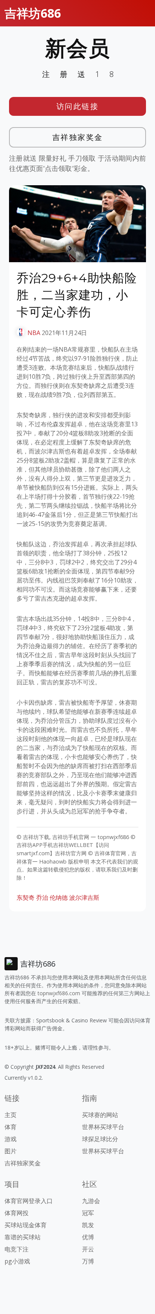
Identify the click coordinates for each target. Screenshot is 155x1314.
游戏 (11, 1139)
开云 (88, 1249)
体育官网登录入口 (29, 1201)
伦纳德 (59, 897)
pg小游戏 (17, 1261)
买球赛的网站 (100, 1115)
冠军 (88, 1213)
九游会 (91, 1201)
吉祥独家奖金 (77, 137)
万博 (88, 1261)
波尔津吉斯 (84, 897)
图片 (11, 1151)
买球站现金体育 (26, 1225)
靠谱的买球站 (23, 1237)
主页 (11, 1115)
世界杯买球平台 (103, 1127)
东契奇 (26, 897)
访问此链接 (77, 106)
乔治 (42, 897)
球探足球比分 (100, 1139)
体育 (11, 1127)
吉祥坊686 (33, 13)
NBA (33, 333)
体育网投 (17, 1213)
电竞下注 (17, 1249)
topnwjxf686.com (59, 993)
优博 (88, 1237)
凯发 (88, 1225)
